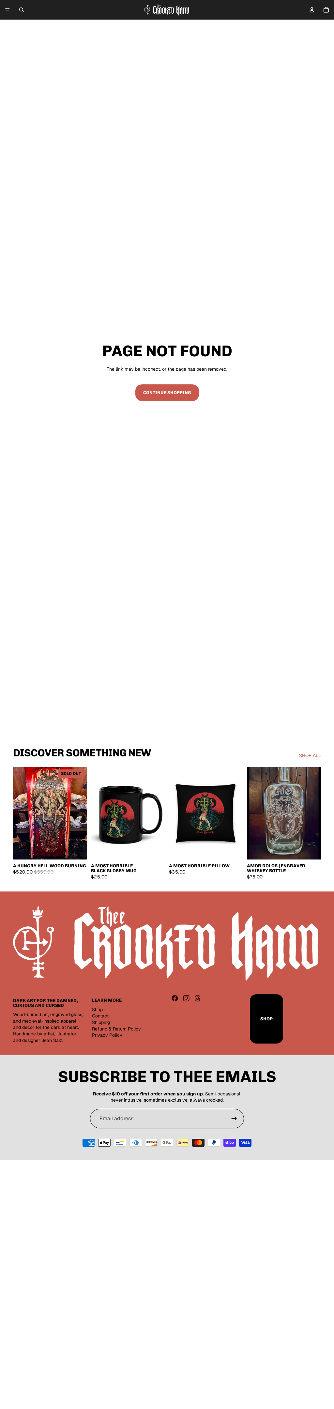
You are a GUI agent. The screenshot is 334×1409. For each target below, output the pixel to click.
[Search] (21, 10)
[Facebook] (175, 998)
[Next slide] (80, 813)
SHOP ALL (310, 755)
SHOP (266, 1019)
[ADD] (155, 849)
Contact (100, 1016)
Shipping (101, 1022)
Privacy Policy (107, 1035)
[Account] (312, 10)
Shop (97, 1010)
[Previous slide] (20, 813)
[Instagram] (186, 998)
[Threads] (198, 998)
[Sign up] (234, 1118)
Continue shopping (167, 392)
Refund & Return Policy (116, 1028)
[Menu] (7, 9)
